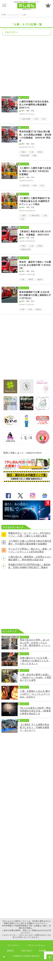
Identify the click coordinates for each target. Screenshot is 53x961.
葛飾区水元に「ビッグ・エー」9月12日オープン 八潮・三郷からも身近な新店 (29, 534)
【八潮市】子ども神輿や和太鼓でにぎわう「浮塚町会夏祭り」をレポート (34, 727)
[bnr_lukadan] (26, 443)
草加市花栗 (25, 155)
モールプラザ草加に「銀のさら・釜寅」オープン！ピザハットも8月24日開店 (29, 550)
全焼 (22, 309)
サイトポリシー (14, 945)
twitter (20, 495)
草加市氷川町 (25, 249)
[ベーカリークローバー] (10, 392)
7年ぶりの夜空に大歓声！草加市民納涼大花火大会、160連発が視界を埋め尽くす (35, 710)
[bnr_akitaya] (10, 426)
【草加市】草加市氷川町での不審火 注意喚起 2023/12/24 (35, 233)
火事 (24, 14)
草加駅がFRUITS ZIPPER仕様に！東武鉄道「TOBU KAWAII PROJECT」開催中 (29, 566)
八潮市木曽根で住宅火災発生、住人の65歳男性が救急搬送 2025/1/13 (35, 104)
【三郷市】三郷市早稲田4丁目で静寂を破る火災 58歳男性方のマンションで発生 (34, 201)
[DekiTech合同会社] (26, 409)
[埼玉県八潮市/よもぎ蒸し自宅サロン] (43, 443)
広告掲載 (42, 950)
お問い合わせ (26, 950)
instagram (32, 495)
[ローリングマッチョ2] (26, 519)
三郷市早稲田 (34, 215)
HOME (3, 14)
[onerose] (26, 392)
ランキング (48, 5)
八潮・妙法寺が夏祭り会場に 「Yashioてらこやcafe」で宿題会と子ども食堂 (36, 677)
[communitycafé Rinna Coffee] (43, 409)
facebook (8, 495)
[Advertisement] (26, 65)
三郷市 (23, 215)
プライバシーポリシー (36, 945)
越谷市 (40, 279)
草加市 (40, 152)
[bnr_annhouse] (10, 409)
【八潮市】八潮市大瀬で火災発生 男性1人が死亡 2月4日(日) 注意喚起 (35, 171)
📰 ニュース (14, 14)
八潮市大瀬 (25, 185)
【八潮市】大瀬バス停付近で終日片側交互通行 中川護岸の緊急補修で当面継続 (29, 542)
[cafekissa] (26, 426)
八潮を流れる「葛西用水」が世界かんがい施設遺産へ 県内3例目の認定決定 (29, 558)
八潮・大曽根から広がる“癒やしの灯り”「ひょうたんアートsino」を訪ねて (35, 694)
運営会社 (10, 950)
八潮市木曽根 (25, 119)
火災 (43, 119)
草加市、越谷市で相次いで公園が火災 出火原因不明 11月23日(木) (35, 264)
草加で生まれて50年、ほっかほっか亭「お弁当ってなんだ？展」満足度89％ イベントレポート (35, 644)
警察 (34, 155)
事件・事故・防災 (27, 111)
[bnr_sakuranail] (43, 392)
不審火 (23, 152)
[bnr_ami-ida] (10, 443)
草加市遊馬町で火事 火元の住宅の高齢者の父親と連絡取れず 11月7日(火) (35, 295)
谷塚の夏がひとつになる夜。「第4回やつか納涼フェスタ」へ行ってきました (35, 660)
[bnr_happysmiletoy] (43, 426)
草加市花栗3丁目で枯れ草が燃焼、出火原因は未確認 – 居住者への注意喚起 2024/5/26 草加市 (35, 136)
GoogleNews (44, 495)
